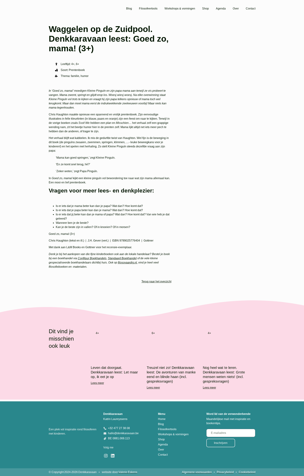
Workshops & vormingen (179, 8)
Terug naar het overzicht (156, 281)
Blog (129, 8)
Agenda (221, 8)
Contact (250, 8)
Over (236, 8)
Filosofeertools (148, 8)
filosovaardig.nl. (128, 262)
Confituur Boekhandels (92, 258)
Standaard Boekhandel (122, 258)
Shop (205, 8)
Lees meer (97, 383)
